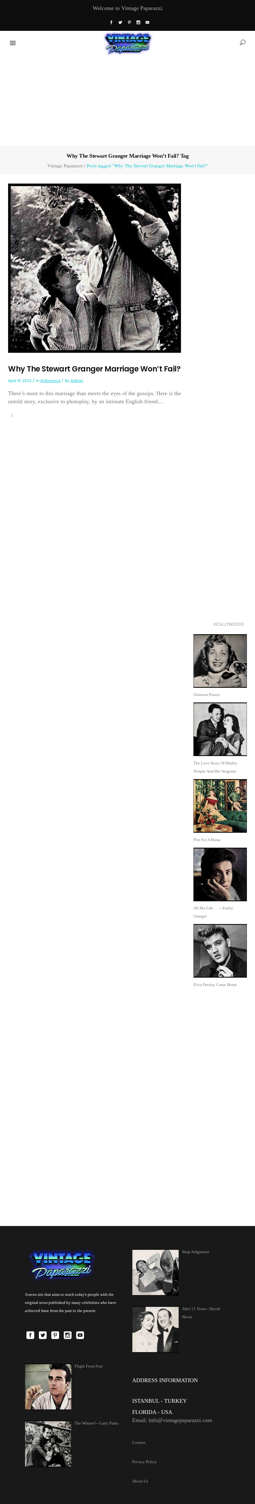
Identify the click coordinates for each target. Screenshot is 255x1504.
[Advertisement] (127, 99)
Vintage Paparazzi (64, 165)
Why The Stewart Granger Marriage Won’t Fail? (94, 369)
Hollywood (50, 380)
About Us (140, 1481)
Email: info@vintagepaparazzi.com (172, 1420)
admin (77, 380)
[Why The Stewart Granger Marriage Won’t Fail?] (94, 267)
